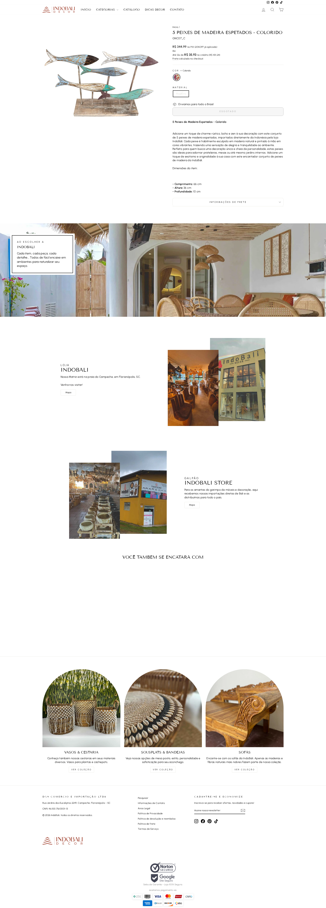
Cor (182, 70)
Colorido (176, 77)
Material (180, 87)
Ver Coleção (81, 769)
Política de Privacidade (150, 813)
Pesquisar (143, 798)
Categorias (106, 9)
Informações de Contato (151, 803)
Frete (175, 58)
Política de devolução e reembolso (157, 818)
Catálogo (131, 9)
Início (86, 9)
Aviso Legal (144, 808)
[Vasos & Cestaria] (81, 708)
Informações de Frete (228, 202)
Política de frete (146, 823)
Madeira (181, 93)
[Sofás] (245, 708)
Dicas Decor (155, 9)
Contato (177, 9)
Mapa (68, 392)
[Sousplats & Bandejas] (163, 708)
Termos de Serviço (148, 828)
